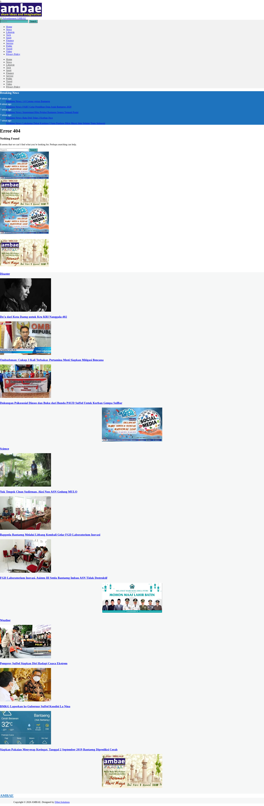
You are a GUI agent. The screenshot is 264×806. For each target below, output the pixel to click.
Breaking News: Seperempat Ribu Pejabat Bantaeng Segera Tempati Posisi (42, 112)
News (9, 29)
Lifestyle (10, 32)
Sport (8, 37)
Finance (10, 40)
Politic (9, 46)
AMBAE (7, 796)
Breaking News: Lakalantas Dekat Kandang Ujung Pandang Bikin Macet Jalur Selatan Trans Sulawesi (55, 123)
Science (4, 448)
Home (9, 26)
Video (9, 51)
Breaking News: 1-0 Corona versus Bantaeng (28, 101)
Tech (8, 35)
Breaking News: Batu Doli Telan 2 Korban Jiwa (29, 117)
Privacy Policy (13, 54)
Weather (5, 620)
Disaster (5, 273)
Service (9, 43)
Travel (9, 48)
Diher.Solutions (62, 802)
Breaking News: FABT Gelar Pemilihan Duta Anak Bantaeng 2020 (38, 107)
